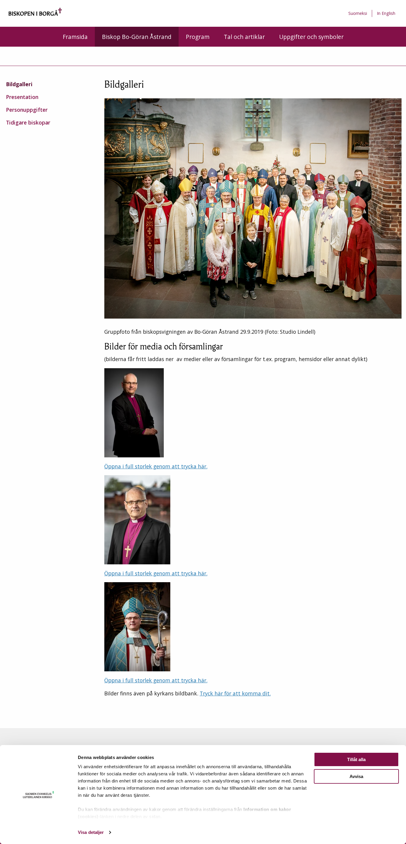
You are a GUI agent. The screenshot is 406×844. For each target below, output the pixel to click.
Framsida (75, 37)
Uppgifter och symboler (311, 37)
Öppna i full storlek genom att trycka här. (155, 466)
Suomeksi (357, 13)
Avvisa (356, 776)
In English (386, 13)
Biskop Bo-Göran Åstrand (136, 37)
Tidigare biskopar (28, 122)
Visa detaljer (91, 832)
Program (198, 37)
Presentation (22, 96)
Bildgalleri (19, 84)
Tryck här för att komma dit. (235, 693)
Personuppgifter (27, 109)
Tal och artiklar (244, 37)
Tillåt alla (356, 759)
